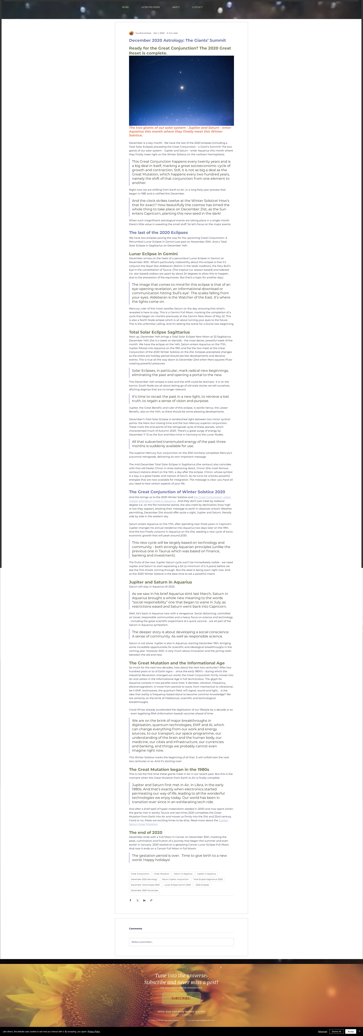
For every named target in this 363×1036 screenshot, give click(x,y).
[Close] (359, 1031)
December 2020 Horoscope (144, 890)
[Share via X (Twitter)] (137, 900)
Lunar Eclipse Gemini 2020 (177, 885)
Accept (351, 1031)
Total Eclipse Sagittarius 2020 (208, 879)
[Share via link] (151, 900)
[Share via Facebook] (130, 900)
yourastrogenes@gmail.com (201, 1020)
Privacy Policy (94, 1031)
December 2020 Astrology (144, 879)
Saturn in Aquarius (183, 873)
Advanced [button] (322, 1031)
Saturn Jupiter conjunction (175, 879)
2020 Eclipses (202, 885)
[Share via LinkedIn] (144, 900)
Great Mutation (161, 873)
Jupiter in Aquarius (206, 873)
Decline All (336, 1031)
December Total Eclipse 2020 (145, 885)
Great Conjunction (140, 873)
